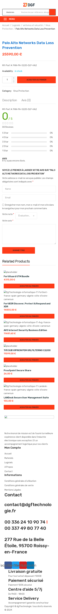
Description (9, 100)
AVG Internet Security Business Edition (25, 330)
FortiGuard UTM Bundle (16, 276)
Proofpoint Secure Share (17, 370)
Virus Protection (21, 91)
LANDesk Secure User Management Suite (26, 397)
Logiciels (16, 25)
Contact (8, 471)
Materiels (8, 458)
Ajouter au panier (36, 80)
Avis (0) (26, 100)
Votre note (8, 214)
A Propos (8, 467)
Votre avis (7, 220)
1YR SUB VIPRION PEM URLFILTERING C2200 (27, 350)
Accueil (5, 25)
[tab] (9, 101)
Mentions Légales (12, 490)
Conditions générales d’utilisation (20, 481)
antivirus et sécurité (33, 25)
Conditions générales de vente (19, 485)
